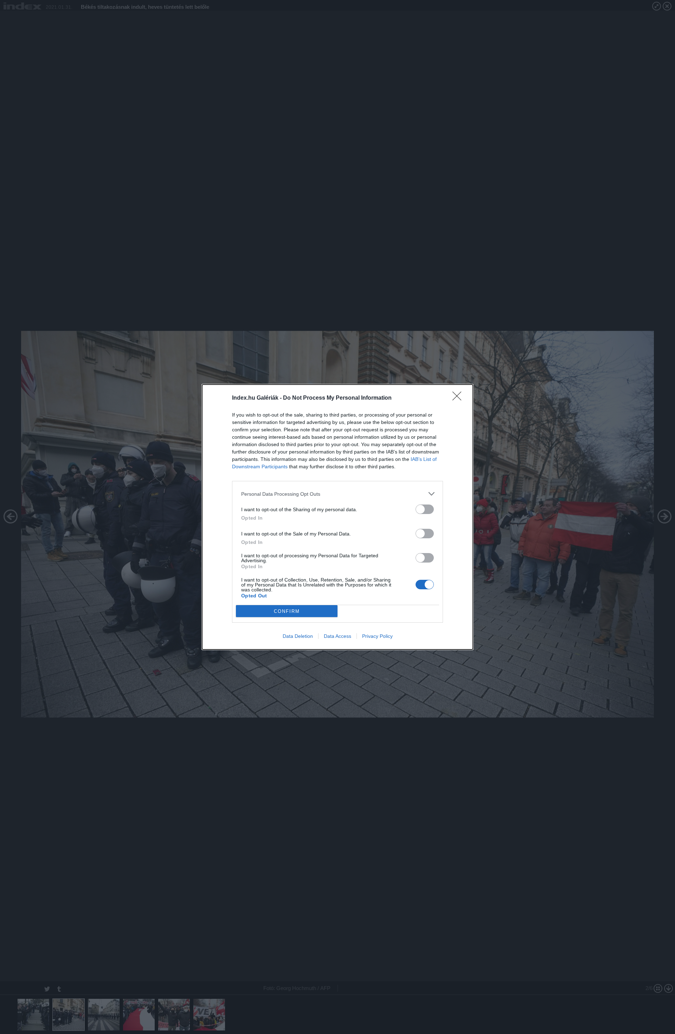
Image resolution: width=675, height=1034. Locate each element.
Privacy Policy (377, 636)
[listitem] (337, 493)
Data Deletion (298, 636)
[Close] (459, 398)
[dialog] (337, 517)
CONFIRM (287, 611)
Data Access (337, 636)
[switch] (425, 509)
